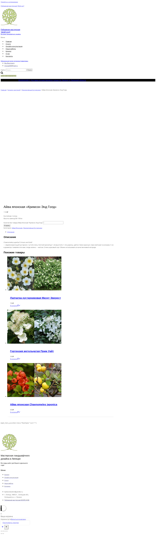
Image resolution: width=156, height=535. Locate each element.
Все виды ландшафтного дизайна (11, 34)
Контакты (9, 56)
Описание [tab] (10, 232)
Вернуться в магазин (18, 519)
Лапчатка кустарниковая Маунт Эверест (35, 298)
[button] (38, 37)
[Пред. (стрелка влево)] (1, 533)
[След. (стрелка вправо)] (3, 533)
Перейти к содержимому (9, 2)
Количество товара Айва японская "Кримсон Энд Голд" (23, 223)
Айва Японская (17, 228)
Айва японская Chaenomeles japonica (33, 404)
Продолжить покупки (11, 523)
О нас (8, 54)
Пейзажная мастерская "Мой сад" (12, 6)
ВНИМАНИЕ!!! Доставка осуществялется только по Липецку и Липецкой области (52, 80)
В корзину (7, 225)
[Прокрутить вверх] (2, 527)
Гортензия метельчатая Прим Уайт (32, 351)
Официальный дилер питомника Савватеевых (14, 61)
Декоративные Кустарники (32, 228)
